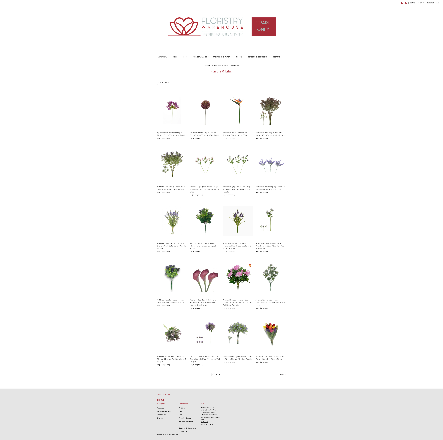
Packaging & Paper (221, 57)
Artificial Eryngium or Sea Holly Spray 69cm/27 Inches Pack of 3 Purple (237, 189)
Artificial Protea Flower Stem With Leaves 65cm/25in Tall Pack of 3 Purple (270, 246)
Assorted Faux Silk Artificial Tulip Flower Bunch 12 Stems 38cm (270, 357)
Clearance (278, 57)
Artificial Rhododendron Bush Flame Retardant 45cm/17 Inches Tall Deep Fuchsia (238, 302)
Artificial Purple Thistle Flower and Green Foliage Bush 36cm (170, 301)
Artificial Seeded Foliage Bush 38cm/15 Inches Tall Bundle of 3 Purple (171, 359)
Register (430, 3)
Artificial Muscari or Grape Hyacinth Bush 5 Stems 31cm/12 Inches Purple (237, 246)
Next (282, 375)
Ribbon (239, 57)
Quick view (172, 110)
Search (413, 3)
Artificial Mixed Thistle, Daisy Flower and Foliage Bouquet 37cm (203, 246)
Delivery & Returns (164, 411)
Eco (185, 57)
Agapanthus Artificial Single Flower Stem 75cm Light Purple (171, 134)
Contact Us (161, 415)
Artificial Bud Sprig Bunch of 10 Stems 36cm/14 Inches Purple (171, 188)
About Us (160, 408)
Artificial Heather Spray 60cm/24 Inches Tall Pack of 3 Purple (270, 188)
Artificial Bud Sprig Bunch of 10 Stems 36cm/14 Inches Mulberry (270, 134)
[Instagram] (406, 3)
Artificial (162, 57)
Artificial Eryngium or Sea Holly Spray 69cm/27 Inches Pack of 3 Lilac (204, 189)
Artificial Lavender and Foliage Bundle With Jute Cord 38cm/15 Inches (171, 246)
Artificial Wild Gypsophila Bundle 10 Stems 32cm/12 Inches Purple (237, 357)
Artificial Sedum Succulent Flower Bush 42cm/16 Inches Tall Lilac (270, 302)
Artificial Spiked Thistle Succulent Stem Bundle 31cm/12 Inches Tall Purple (205, 359)
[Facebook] (402, 3)
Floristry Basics (200, 57)
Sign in (421, 3)
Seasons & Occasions (257, 57)
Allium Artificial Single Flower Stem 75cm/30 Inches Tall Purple (205, 134)
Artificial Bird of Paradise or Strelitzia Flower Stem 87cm (235, 134)
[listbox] (172, 83)
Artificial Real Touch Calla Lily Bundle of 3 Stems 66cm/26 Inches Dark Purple (203, 302)
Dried (175, 57)
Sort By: (161, 83)
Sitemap (160, 418)
